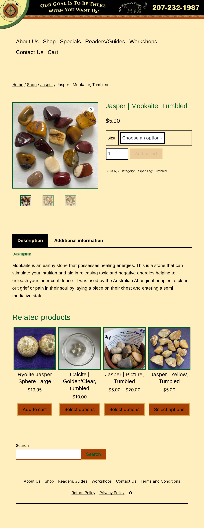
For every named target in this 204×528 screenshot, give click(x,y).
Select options (79, 409)
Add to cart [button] (35, 409)
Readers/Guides (105, 41)
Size (111, 138)
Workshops (143, 41)
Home (17, 84)
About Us (27, 41)
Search (22, 445)
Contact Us (30, 52)
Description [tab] (30, 240)
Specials (70, 41)
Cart (53, 52)
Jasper (46, 84)
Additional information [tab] (78, 240)
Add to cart (146, 153)
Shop (49, 41)
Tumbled (160, 171)
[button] (91, 110)
